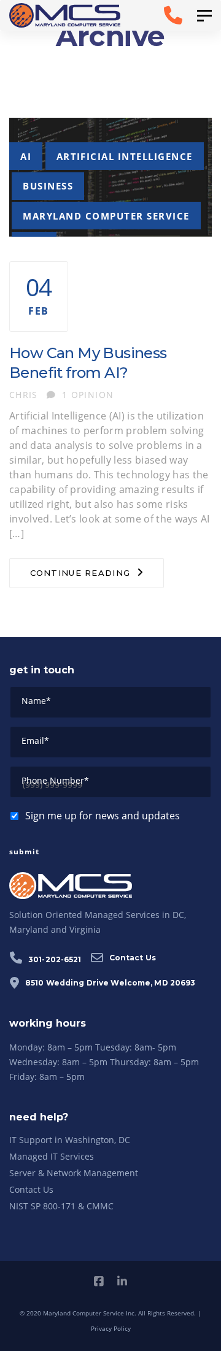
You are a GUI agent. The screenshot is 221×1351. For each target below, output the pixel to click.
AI (25, 156)
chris (23, 394)
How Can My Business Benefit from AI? (88, 362)
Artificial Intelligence (124, 156)
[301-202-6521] (161, 15)
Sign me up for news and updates (102, 815)
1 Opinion (88, 394)
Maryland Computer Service (106, 216)
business (48, 186)
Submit (24, 851)
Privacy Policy (111, 1328)
